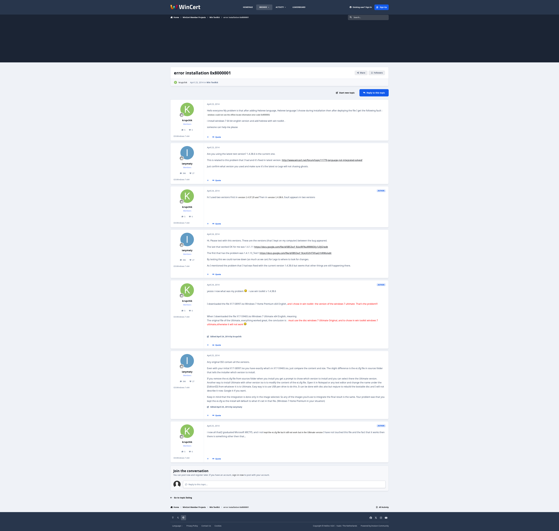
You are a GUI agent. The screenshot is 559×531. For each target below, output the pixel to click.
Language (176, 526)
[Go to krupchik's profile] (175, 82)
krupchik (183, 82)
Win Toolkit (212, 82)
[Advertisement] (279, 42)
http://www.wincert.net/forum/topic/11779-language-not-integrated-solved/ (322, 160)
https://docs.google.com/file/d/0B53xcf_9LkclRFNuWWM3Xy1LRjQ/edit (291, 246)
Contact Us (206, 526)
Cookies (218, 526)
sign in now (238, 475)
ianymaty (187, 163)
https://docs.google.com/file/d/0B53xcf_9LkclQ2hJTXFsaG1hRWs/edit (295, 253)
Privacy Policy (192, 526)
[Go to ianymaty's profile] (187, 153)
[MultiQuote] (208, 137)
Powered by (375, 526)
